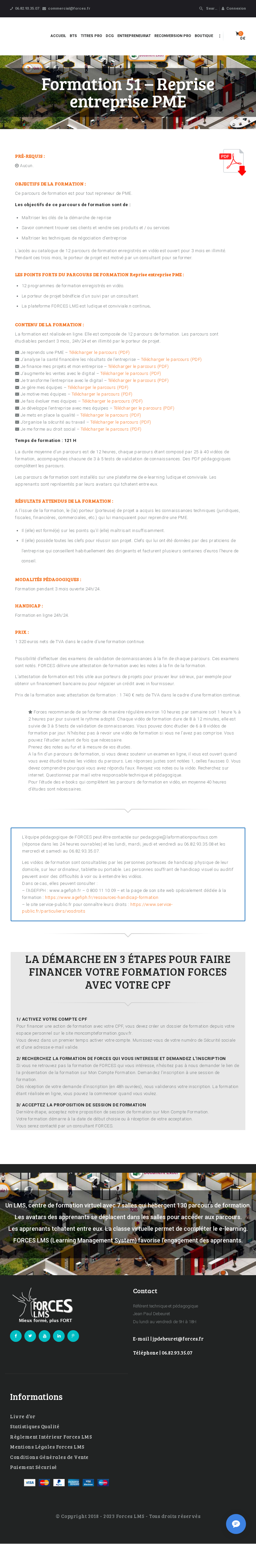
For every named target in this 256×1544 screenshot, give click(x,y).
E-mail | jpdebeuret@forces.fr (168, 1338)
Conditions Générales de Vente (49, 1457)
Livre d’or (22, 1416)
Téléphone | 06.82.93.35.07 (162, 1352)
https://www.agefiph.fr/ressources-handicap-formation (101, 897)
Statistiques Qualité (34, 1426)
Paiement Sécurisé (33, 1467)
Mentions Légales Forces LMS (47, 1446)
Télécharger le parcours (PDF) (99, 352)
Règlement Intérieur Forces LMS (51, 1436)
